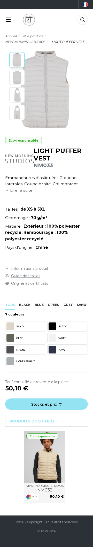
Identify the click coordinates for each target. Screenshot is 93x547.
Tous (10, 305)
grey (68, 305)
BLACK (62, 326)
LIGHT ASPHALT (25, 361)
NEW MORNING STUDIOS (45, 488)
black (24, 305)
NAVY (61, 349)
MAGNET (21, 349)
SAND (19, 326)
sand (81, 305)
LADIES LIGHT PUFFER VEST (44, 456)
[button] (17, 59)
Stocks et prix (44, 404)
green (53, 305)
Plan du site (46, 531)
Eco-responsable (23, 140)
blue (39, 305)
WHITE (62, 338)
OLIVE (20, 338)
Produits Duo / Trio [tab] (32, 421)
